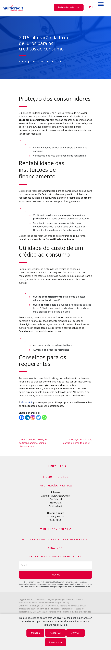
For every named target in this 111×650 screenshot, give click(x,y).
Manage (35, 632)
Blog (23, 61)
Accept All (55, 632)
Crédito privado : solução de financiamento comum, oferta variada (33, 443)
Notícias (54, 61)
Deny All (75, 632)
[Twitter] (38, 417)
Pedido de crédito (66, 7)
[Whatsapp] (44, 417)
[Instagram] (32, 417)
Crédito (37, 61)
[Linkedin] (27, 417)
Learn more (55, 642)
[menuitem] (91, 7)
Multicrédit (27, 402)
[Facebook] (21, 417)
